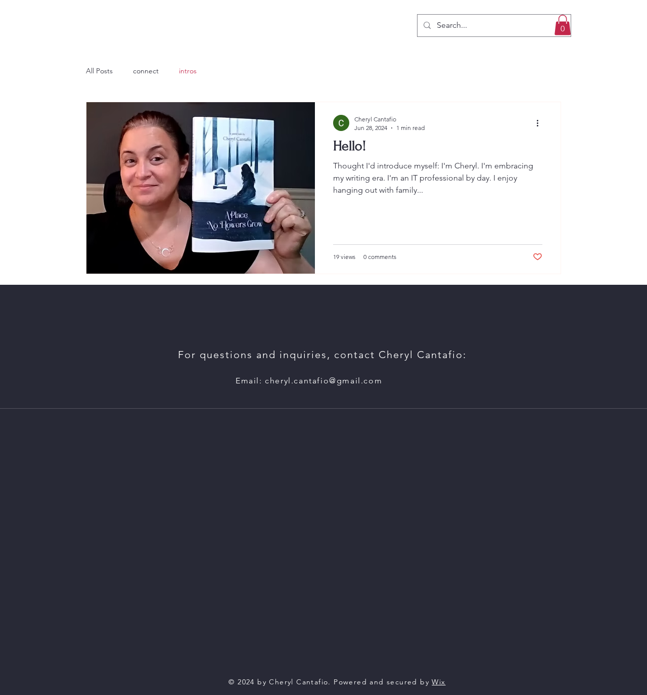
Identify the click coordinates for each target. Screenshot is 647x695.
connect (146, 70)
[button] (562, 25)
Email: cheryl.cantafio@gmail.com (309, 380)
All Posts (99, 70)
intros (188, 70)
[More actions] (541, 123)
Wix (438, 681)
